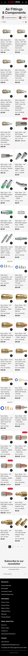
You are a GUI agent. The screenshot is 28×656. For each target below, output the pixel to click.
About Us (4, 625)
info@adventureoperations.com (10, 644)
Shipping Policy (5, 611)
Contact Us (4, 631)
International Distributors (8, 633)
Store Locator (5, 628)
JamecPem (15, 652)
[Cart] (26, 2)
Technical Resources (7, 594)
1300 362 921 (5, 641)
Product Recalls (5, 617)
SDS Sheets (4, 588)
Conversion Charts (6, 591)
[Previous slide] (3, 17)
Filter (4, 22)
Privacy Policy (5, 605)
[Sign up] (24, 574)
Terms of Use (5, 602)
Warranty (4, 614)
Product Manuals (6, 585)
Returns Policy (5, 608)
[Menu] (2, 2)
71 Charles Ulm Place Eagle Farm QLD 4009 (13, 647)
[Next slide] (25, 17)
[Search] (5, 2)
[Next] (21, 546)
